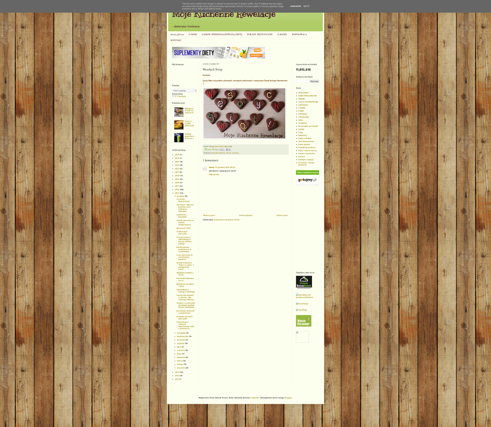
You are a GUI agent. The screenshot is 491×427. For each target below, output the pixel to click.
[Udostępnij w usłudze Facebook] (227, 149)
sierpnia (181, 343)
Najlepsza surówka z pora (185, 285)
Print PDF (212, 150)
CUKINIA (301, 108)
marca (180, 361)
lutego (180, 364)
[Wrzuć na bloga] (222, 149)
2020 (177, 175)
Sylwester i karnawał (181, 216)
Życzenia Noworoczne (183, 200)
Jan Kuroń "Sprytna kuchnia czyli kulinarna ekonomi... (185, 208)
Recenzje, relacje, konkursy (306, 164)
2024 (177, 162)
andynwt (255, 398)
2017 (177, 186)
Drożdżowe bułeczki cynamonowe (185, 312)
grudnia (181, 196)
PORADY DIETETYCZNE (260, 34)
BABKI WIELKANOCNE (307, 96)
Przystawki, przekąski (308, 126)
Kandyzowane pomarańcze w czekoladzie (183, 249)
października (183, 336)
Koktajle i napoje (306, 159)
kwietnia (181, 357)
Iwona (211, 167)
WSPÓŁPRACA (299, 34)
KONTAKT (176, 40)
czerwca (181, 350)
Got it (306, 6)
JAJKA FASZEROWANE (308, 102)
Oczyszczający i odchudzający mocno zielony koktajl (184, 240)
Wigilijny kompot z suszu (185, 274)
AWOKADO (303, 105)
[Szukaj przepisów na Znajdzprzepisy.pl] (301, 310)
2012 (177, 379)
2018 (177, 182)
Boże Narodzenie (218, 153)
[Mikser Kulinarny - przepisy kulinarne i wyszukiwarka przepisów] (303, 326)
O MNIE (193, 34)
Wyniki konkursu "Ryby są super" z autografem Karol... (185, 266)
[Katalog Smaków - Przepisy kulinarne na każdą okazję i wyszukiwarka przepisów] (304, 288)
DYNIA (301, 111)
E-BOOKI (282, 34)
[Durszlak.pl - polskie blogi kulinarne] (302, 304)
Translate (181, 96)
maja (179, 354)
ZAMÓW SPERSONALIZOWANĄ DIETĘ (222, 34)
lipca (179, 347)
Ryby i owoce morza (307, 150)
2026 (177, 154)
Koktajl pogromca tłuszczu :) (189, 136)
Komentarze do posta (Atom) (226, 220)
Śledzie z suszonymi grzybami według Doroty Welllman (185, 305)
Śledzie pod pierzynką (181, 232)
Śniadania (302, 123)
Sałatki (301, 129)
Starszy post (282, 215)
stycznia (181, 368)
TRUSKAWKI (303, 117)
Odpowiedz (214, 174)
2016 (177, 189)
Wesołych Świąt (183, 228)
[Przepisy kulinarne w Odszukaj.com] (307, 297)
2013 (177, 375)
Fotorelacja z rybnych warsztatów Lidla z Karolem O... (185, 325)
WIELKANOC (303, 93)
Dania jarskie (304, 144)
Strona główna (177, 34)
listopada (181, 333)
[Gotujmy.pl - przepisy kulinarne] (307, 185)
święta (228, 153)
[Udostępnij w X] (225, 149)
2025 (177, 158)
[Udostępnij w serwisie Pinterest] (229, 149)
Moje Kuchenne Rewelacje (224, 13)
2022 (177, 169)
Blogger (288, 398)
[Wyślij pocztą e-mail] (220, 149)
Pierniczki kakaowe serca (185, 279)
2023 (177, 165)
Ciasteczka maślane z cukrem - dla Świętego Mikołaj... (185, 297)
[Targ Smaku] (302, 342)
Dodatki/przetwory (307, 147)
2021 (177, 172)
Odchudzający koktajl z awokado (185, 290)
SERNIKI (301, 99)
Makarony (302, 135)
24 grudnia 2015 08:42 (225, 167)
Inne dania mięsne (306, 141)
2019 (177, 179)
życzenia (235, 153)
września (181, 340)
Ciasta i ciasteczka (306, 153)
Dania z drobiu (304, 138)
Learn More (295, 6)
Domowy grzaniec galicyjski (184, 317)
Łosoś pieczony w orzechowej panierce (184, 257)
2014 (177, 372)
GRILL (300, 120)
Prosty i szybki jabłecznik (189, 123)
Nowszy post (209, 215)
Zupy (300, 132)
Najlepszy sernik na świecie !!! (189, 110)
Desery (301, 156)
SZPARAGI (302, 114)
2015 (177, 193)
